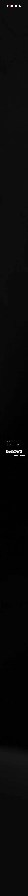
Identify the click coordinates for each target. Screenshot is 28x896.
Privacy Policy (22, 455)
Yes (10, 444)
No (18, 444)
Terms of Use (16, 455)
